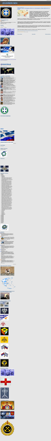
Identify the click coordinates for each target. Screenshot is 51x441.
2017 (1, 217)
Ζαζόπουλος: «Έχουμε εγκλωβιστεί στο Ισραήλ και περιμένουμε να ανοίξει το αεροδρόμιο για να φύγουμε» (7, 256)
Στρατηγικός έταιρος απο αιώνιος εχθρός (5, 188)
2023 (1, 174)
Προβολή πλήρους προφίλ (3, 23)
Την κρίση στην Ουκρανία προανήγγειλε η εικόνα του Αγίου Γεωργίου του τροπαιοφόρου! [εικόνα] (9, 99)
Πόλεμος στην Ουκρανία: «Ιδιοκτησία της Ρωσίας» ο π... (6, 200)
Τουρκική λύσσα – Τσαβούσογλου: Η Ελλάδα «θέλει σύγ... (6, 193)
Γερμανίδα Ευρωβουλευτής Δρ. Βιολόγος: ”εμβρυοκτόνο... (6, 192)
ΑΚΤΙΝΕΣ (2, 236)
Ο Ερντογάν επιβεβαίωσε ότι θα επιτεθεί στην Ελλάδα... (6, 190)
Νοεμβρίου (3, 176)
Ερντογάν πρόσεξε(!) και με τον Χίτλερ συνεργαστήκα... (6, 191)
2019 (1, 216)
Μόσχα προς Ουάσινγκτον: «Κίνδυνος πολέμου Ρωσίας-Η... (6, 199)
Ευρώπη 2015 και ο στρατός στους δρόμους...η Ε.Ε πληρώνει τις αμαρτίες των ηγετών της (9, 102)
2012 (1, 220)
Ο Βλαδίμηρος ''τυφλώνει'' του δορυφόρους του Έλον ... (6, 194)
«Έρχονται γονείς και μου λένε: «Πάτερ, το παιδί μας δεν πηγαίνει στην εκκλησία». (9, 237)
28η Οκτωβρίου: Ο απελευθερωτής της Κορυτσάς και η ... (6, 182)
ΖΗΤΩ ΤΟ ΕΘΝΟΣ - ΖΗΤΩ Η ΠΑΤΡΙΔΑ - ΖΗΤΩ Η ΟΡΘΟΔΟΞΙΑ (7, 179)
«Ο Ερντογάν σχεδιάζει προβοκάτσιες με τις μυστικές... (6, 195)
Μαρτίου (2, 213)
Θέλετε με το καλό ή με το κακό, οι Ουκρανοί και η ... (6, 196)
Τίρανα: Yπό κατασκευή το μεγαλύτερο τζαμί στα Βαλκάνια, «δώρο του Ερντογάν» (8, 77)
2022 (1, 175)
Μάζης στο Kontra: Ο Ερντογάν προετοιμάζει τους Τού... (6, 202)
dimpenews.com (3, 245)
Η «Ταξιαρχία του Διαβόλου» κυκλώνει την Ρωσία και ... (6, 203)
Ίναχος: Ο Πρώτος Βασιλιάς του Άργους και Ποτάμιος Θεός (7, 233)
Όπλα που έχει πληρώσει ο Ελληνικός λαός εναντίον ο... (6, 180)
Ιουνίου (2, 211)
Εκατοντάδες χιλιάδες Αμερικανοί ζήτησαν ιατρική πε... (6, 201)
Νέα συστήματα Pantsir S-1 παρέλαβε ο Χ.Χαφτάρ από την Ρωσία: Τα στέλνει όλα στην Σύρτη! (9, 88)
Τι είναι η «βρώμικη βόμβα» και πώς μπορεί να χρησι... (6, 181)
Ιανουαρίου (3, 214)
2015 (1, 218)
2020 (1, 215)
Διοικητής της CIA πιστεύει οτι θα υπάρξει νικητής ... (6, 204)
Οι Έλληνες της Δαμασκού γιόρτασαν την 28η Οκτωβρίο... (6, 177)
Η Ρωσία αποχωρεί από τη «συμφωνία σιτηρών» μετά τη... (6, 178)
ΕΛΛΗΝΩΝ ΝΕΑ (10, 3)
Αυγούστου (3, 210)
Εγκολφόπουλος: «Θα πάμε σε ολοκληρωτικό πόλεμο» (6, 197)
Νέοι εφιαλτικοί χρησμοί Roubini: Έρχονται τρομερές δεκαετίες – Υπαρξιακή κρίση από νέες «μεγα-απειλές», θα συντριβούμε (9, 86)
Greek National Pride (3, 249)
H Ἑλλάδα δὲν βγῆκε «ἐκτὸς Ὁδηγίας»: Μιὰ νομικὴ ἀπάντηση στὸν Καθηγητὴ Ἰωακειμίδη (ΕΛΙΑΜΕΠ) (9, 241)
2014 (1, 219)
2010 (1, 221)
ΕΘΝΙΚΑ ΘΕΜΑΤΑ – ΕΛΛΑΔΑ (4, 251)
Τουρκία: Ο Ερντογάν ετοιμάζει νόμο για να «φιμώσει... (6, 209)
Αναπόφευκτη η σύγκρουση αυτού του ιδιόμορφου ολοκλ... (6, 189)
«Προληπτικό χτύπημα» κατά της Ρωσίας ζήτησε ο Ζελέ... (6, 198)
